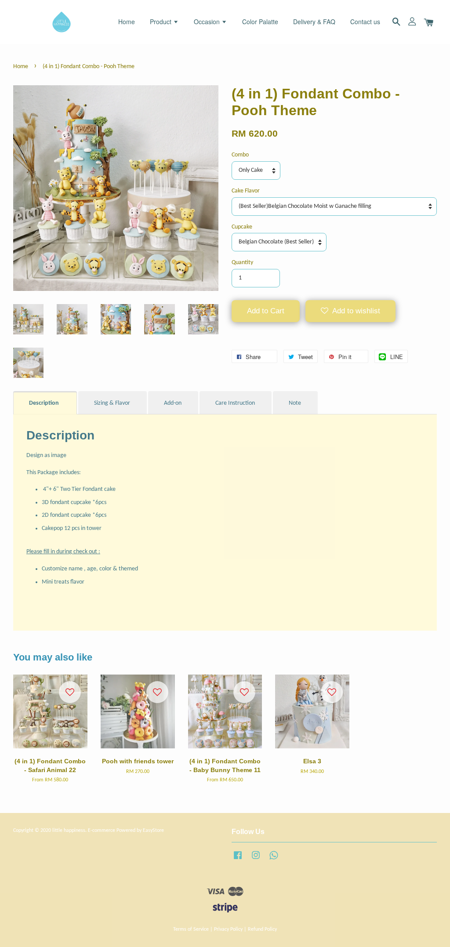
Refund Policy (262, 929)
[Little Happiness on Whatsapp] (274, 860)
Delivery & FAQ (314, 21)
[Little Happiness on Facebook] (238, 860)
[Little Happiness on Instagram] (256, 860)
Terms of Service (191, 929)
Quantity (242, 262)
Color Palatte (260, 21)
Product (161, 21)
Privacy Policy (228, 929)
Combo (240, 155)
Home (126, 21)
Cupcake (242, 227)
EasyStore (153, 830)
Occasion (207, 21)
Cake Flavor (246, 191)
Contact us (365, 21)
